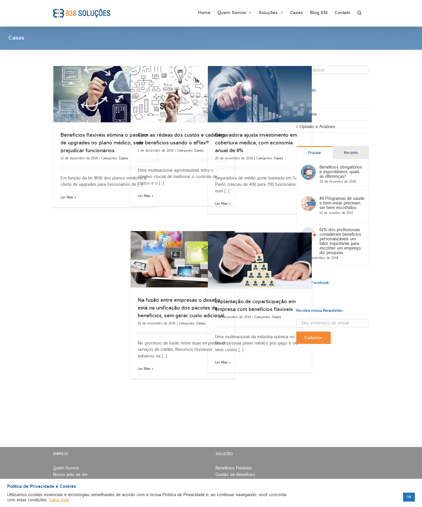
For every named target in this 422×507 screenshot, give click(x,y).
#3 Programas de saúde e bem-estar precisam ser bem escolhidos (342, 203)
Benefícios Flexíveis (234, 468)
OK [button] (408, 497)
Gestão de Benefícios (235, 474)
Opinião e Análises (317, 126)
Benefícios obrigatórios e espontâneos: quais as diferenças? (341, 172)
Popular (314, 153)
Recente (351, 153)
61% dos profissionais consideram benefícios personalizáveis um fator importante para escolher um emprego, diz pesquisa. (341, 241)
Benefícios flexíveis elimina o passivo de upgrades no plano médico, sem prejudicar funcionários (104, 142)
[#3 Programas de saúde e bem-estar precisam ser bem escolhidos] (308, 199)
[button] (359, 12)
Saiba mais (59, 500)
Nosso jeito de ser (70, 474)
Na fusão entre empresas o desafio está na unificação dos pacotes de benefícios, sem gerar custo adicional (181, 307)
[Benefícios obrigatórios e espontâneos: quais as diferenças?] (308, 168)
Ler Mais (67, 197)
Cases (123, 158)
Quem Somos (66, 468)
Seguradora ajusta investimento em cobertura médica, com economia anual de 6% (256, 142)
